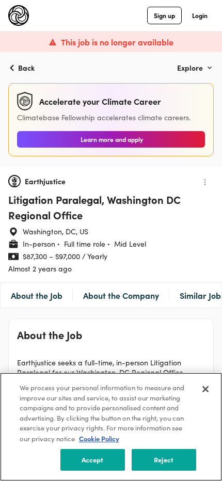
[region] (111, 427)
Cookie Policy (99, 438)
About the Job (36, 295)
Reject (164, 459)
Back (26, 67)
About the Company (121, 295)
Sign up (164, 15)
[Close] (205, 389)
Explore (190, 67)
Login (200, 15)
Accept (93, 459)
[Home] (18, 15)
